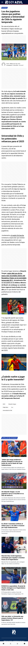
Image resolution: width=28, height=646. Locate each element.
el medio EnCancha (17, 235)
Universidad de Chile (7, 410)
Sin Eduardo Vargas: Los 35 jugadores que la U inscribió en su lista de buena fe (12, 493)
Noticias (4, 7)
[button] (2, 2)
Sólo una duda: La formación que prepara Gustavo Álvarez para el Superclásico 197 (12, 618)
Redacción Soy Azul (15, 63)
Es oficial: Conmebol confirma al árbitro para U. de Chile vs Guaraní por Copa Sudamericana (12, 525)
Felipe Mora (5, 407)
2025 (4, 404)
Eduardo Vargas (12, 404)
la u (12, 407)
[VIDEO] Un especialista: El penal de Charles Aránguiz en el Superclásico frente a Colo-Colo (13, 588)
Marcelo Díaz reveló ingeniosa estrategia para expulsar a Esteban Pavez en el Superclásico (13, 557)
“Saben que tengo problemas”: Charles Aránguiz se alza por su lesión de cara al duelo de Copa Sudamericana (11, 462)
